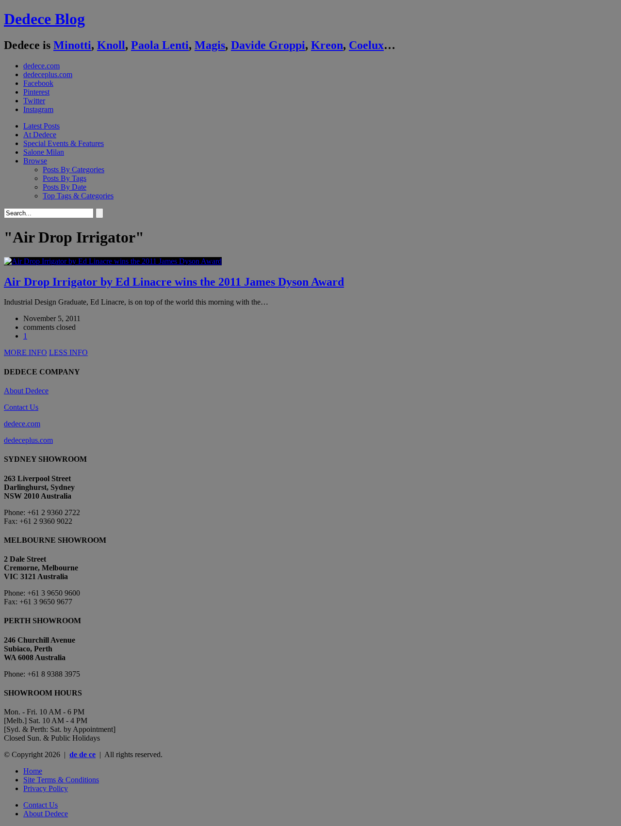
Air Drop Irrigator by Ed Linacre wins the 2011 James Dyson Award (174, 281)
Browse (35, 161)
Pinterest (36, 92)
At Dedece (39, 134)
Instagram (38, 109)
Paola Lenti (160, 45)
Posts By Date (64, 187)
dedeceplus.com (47, 74)
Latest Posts (41, 126)
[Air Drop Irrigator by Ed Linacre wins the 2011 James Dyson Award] (113, 261)
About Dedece (26, 391)
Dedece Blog (44, 19)
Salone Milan (43, 152)
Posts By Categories (73, 169)
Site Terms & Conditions (61, 780)
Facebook (38, 83)
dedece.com (41, 66)
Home (32, 771)
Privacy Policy (45, 788)
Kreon (327, 45)
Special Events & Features (63, 143)
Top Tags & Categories (78, 196)
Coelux (366, 45)
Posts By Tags (64, 178)
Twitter (34, 101)
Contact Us (21, 407)
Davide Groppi (268, 45)
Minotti (72, 45)
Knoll (111, 45)
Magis (210, 45)
